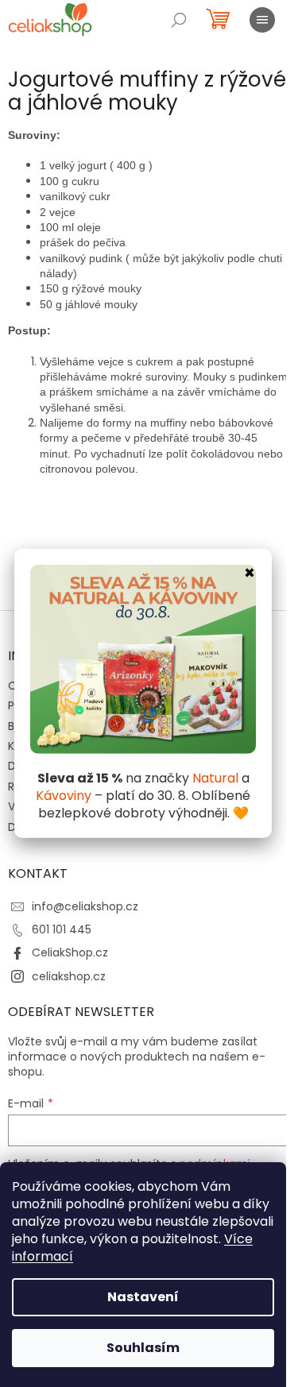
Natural (215, 778)
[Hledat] (179, 20)
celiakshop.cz (69, 976)
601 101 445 (61, 929)
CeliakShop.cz (70, 952)
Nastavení (143, 1297)
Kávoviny (63, 795)
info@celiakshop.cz (85, 906)
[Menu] (262, 20)
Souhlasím (143, 1348)
